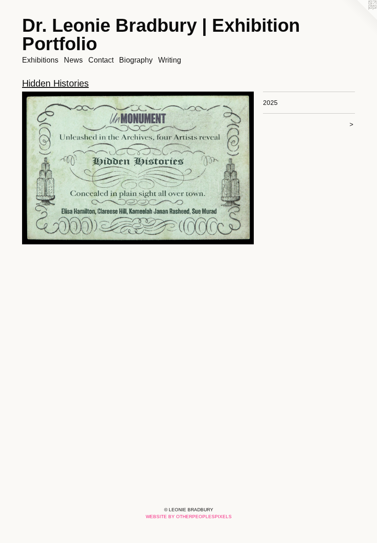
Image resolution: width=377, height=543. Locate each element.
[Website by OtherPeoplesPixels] (358, 18)
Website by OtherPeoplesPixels (189, 516)
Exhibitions (40, 60)
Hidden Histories (55, 83)
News (73, 60)
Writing (169, 60)
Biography (136, 60)
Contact (101, 60)
